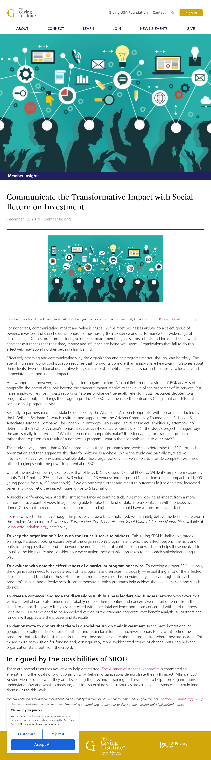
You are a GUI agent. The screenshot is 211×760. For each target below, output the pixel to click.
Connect (55, 29)
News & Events (154, 29)
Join (117, 29)
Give (191, 29)
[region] (43, 729)
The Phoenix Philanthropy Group (175, 319)
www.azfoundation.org (26, 527)
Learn (88, 29)
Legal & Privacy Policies (174, 745)
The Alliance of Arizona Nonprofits (130, 669)
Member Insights (23, 176)
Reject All (58, 734)
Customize (27, 734)
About (22, 29)
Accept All (42, 745)
